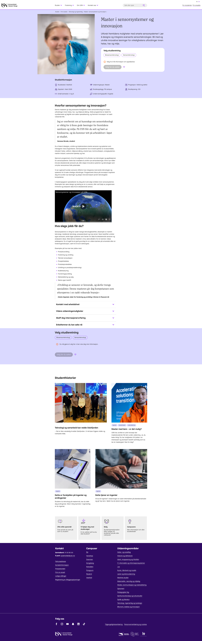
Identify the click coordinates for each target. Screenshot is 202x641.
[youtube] (67, 624)
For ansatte (196, 5)
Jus (118, 567)
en (197, 1)
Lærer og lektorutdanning (126, 574)
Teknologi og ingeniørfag (76, 12)
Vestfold (89, 578)
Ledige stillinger (60, 576)
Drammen (89, 559)
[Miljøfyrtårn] (124, 634)
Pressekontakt (60, 569)
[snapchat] (73, 624)
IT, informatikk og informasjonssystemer (131, 563)
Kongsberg (90, 563)
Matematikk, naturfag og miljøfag (128, 581)
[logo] (28, 5)
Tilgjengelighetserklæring (114, 624)
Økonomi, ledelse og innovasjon (128, 607)
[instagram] (62, 624)
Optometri (120, 589)
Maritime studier (123, 578)
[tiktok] (84, 624)
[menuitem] (59, 5)
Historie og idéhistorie (125, 556)
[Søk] (144, 5)
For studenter (187, 5)
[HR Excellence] (143, 634)
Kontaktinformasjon (62, 565)
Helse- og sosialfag (124, 552)
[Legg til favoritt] (124, 67)
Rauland (89, 574)
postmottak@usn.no (68, 556)
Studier (57, 12)
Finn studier (64, 12)
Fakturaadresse (60, 561)
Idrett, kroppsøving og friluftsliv (128, 559)
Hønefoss (89, 556)
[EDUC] (135, 634)
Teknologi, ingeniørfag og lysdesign (129, 603)
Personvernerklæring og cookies (135, 624)
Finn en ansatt (60, 572)
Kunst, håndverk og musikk (126, 570)
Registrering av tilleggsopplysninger (67, 580)
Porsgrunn (89, 570)
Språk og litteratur (123, 599)
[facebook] (56, 624)
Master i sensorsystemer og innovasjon (95, 12)
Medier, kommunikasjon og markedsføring (131, 585)
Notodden (89, 567)
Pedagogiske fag (123, 592)
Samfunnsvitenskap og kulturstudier (129, 596)
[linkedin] (78, 624)
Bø (87, 552)
